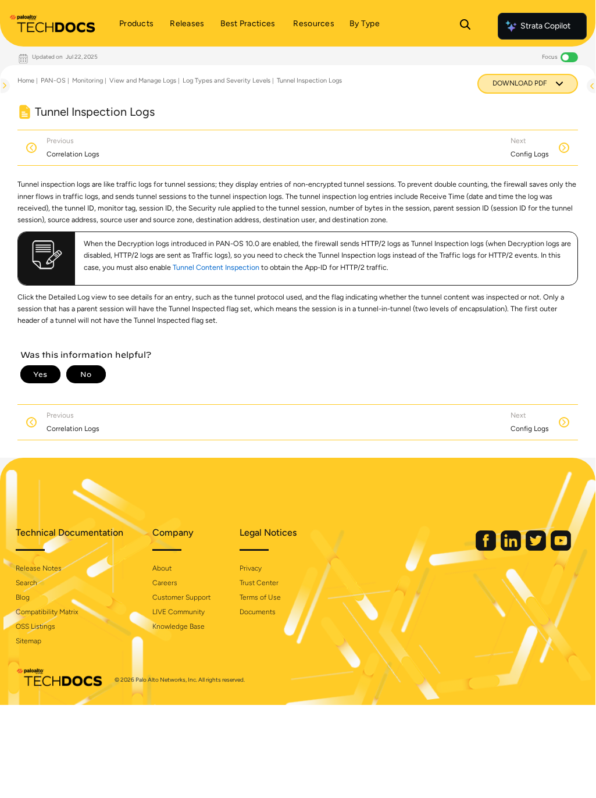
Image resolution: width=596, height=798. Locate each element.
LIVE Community (178, 612)
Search (26, 583)
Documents (258, 612)
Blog (23, 597)
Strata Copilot (545, 26)
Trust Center (259, 583)
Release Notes (39, 568)
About (162, 568)
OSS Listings (35, 626)
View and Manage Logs (142, 80)
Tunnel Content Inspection (216, 267)
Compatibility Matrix (47, 612)
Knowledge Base (178, 626)
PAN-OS (53, 80)
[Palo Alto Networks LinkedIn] (512, 548)
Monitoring (87, 80)
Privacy (251, 568)
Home (25, 80)
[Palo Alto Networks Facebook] (487, 548)
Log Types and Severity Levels (226, 80)
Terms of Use (260, 597)
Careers (164, 583)
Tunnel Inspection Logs (309, 80)
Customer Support (181, 597)
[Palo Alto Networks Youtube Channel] (561, 548)
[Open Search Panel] (465, 26)
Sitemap (28, 641)
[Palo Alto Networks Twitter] (537, 548)
